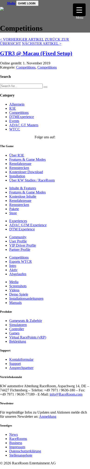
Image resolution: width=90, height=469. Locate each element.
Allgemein (16, 104)
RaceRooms (18, 439)
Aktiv (13, 270)
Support (15, 364)
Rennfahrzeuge (20, 164)
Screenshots (18, 286)
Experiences (18, 221)
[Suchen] (45, 87)
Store (13, 213)
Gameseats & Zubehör (25, 321)
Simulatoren (18, 325)
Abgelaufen (17, 274)
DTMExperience (21, 117)
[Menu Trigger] (79, 9)
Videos (14, 290)
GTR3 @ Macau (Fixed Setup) (36, 53)
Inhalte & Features (22, 188)
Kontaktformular (21, 359)
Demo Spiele (18, 294)
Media (11, 3)
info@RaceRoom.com (66, 394)
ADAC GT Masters (23, 125)
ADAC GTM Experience (28, 225)
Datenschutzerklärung (25, 451)
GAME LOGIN (27, 3)
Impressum (17, 447)
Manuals (15, 303)
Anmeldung (47, 416)
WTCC (14, 129)
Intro (12, 266)
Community (18, 237)
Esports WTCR (20, 261)
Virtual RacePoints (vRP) (27, 337)
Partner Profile (19, 249)
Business (15, 443)
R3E (12, 108)
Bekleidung (17, 341)
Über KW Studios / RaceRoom (32, 180)
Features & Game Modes (27, 159)
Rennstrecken (19, 168)
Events (14, 121)
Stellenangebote (20, 455)
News (13, 434)
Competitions (26, 67)
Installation (17, 176)
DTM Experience (22, 229)
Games (14, 333)
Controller (16, 329)
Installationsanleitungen (26, 298)
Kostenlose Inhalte (22, 196)
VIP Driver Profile (22, 245)
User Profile (18, 241)
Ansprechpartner (21, 368)
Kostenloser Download (26, 172)
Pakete (14, 209)
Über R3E (16, 155)
